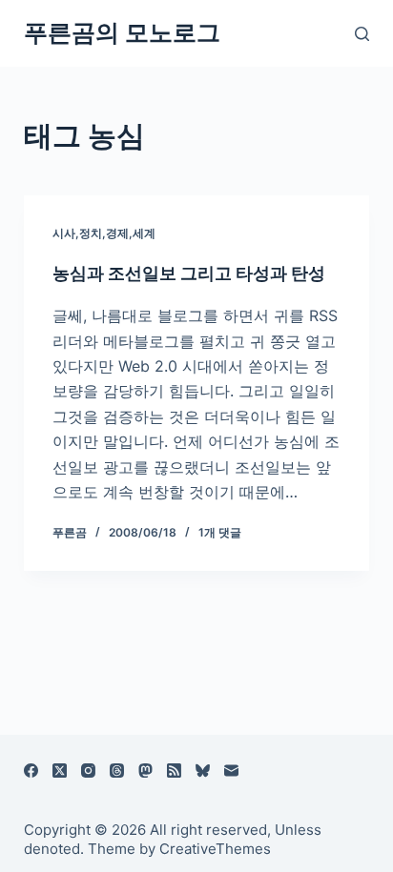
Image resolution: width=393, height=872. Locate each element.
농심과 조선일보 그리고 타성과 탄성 (188, 273)
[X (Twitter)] (59, 770)
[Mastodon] (145, 770)
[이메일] (231, 770)
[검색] (362, 34)
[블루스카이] (203, 770)
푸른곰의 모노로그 (122, 32)
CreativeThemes (215, 849)
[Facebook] (31, 770)
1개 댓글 (219, 532)
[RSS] (174, 770)
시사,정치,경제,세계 (103, 233)
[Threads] (117, 770)
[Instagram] (88, 770)
